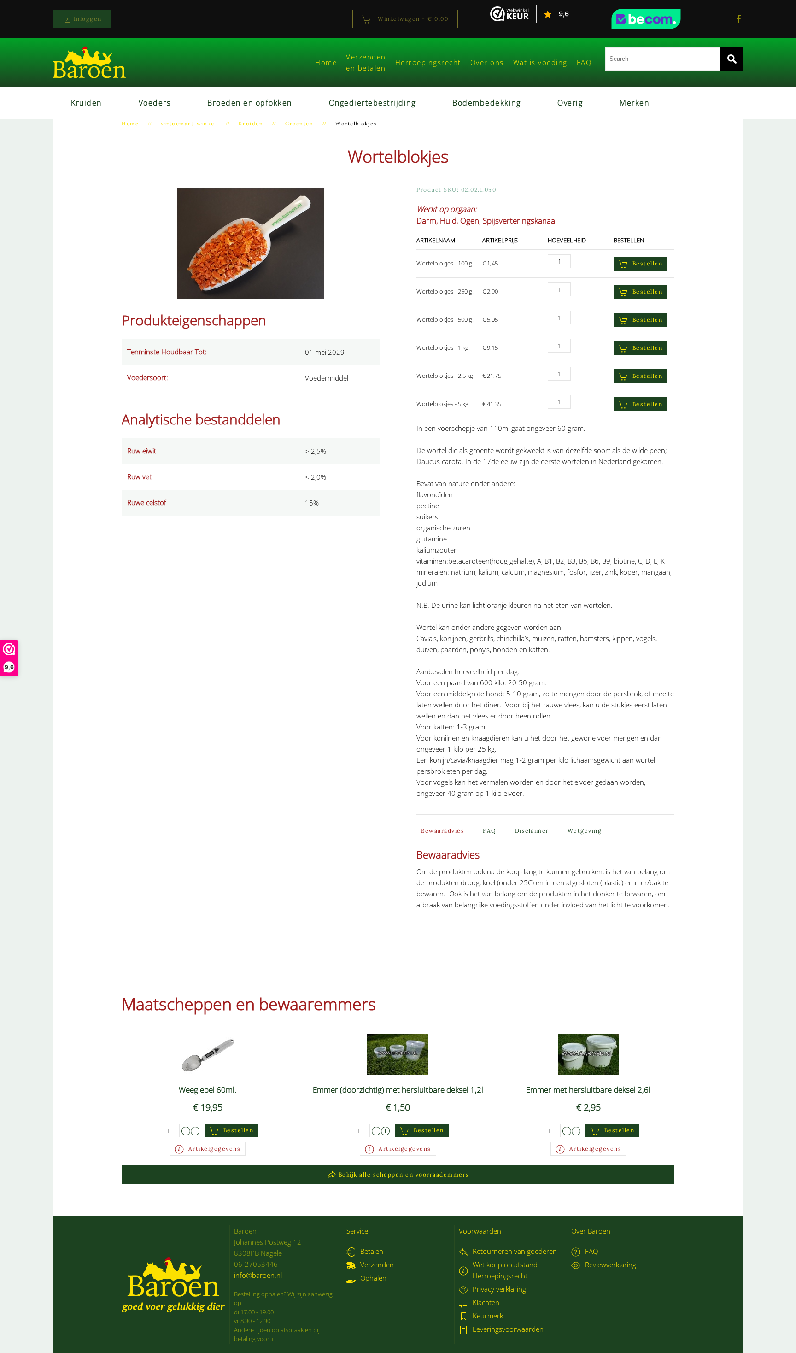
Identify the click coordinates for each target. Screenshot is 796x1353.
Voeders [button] (155, 103)
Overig (570, 103)
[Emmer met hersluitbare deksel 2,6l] (588, 1053)
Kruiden (86, 103)
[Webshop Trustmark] (662, 19)
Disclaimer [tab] (532, 830)
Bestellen (647, 263)
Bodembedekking (486, 103)
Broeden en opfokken (249, 103)
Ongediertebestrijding (372, 103)
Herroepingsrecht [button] (428, 62)
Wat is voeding (540, 62)
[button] (251, 242)
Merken (634, 103)
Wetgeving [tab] (585, 830)
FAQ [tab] (490, 830)
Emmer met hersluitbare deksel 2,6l (588, 1089)
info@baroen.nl (258, 1275)
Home (326, 62)
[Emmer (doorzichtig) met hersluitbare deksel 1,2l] (397, 1053)
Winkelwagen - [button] (412, 18)
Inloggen (86, 18)
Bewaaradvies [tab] (442, 830)
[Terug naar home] (89, 62)
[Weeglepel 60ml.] (207, 1053)
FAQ (584, 62)
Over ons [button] (487, 62)
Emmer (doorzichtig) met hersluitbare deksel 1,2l (398, 1089)
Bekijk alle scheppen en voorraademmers (404, 1174)
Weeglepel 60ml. (207, 1089)
